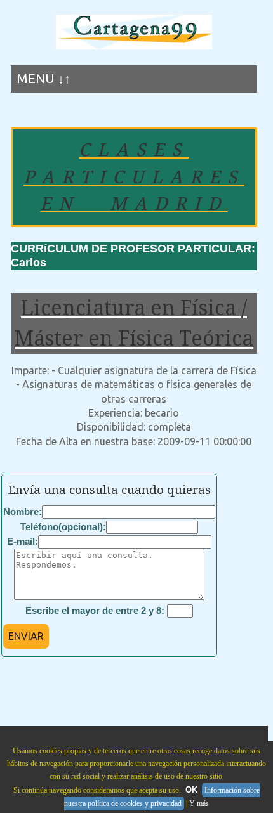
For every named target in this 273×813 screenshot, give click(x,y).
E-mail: (22, 541)
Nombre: (22, 511)
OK (191, 790)
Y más (199, 803)
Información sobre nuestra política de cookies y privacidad (162, 797)
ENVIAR (26, 636)
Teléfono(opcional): (63, 526)
